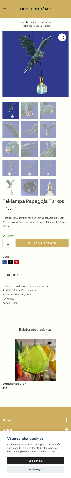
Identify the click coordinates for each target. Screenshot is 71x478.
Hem (19, 22)
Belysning (31, 22)
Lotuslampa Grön (14, 383)
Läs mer (7, 429)
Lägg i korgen (44, 243)
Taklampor (46, 22)
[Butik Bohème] (35, 9)
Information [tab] (15, 275)
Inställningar (35, 469)
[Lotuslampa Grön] (35, 360)
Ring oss (7, 420)
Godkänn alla (35, 460)
